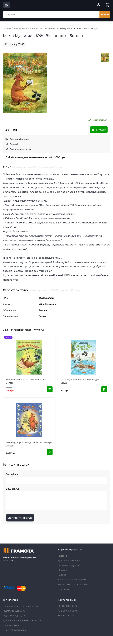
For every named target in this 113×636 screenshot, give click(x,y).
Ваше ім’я (12, 474)
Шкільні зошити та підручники (20, 606)
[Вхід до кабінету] (98, 5)
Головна (7, 28)
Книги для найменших (43, 28)
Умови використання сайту (73, 584)
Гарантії (14, 144)
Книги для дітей (21, 28)
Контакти (63, 589)
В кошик (100, 129)
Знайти (105, 14)
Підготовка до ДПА (14, 615)
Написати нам (66, 615)
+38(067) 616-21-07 (68, 610)
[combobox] (51, 14)
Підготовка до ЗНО (14, 610)
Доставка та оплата (69, 560)
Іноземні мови (11, 625)
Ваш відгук (13, 488)
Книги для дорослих (14, 630)
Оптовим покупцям (20, 149)
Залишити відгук (20, 517)
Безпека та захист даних (72, 579)
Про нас (62, 570)
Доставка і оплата (19, 139)
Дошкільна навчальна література (22, 620)
